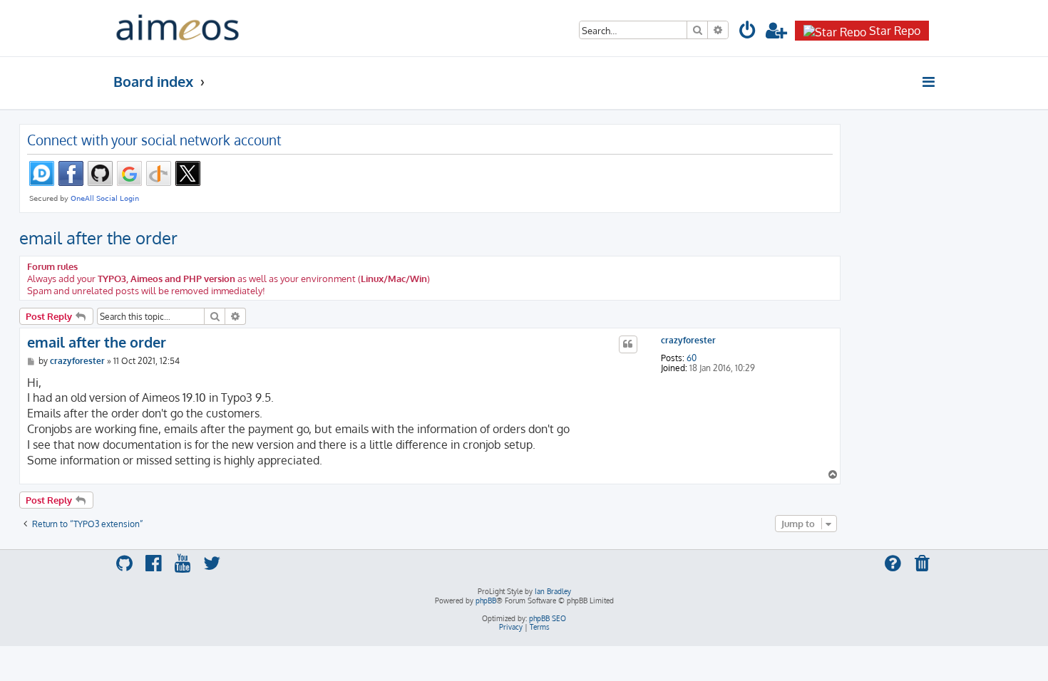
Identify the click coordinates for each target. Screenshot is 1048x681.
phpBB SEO (547, 618)
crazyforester (688, 340)
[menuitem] (748, 32)
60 (692, 358)
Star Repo (894, 31)
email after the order (98, 238)
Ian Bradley (553, 591)
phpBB (486, 600)
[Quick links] (929, 82)
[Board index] (177, 28)
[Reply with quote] (628, 344)
